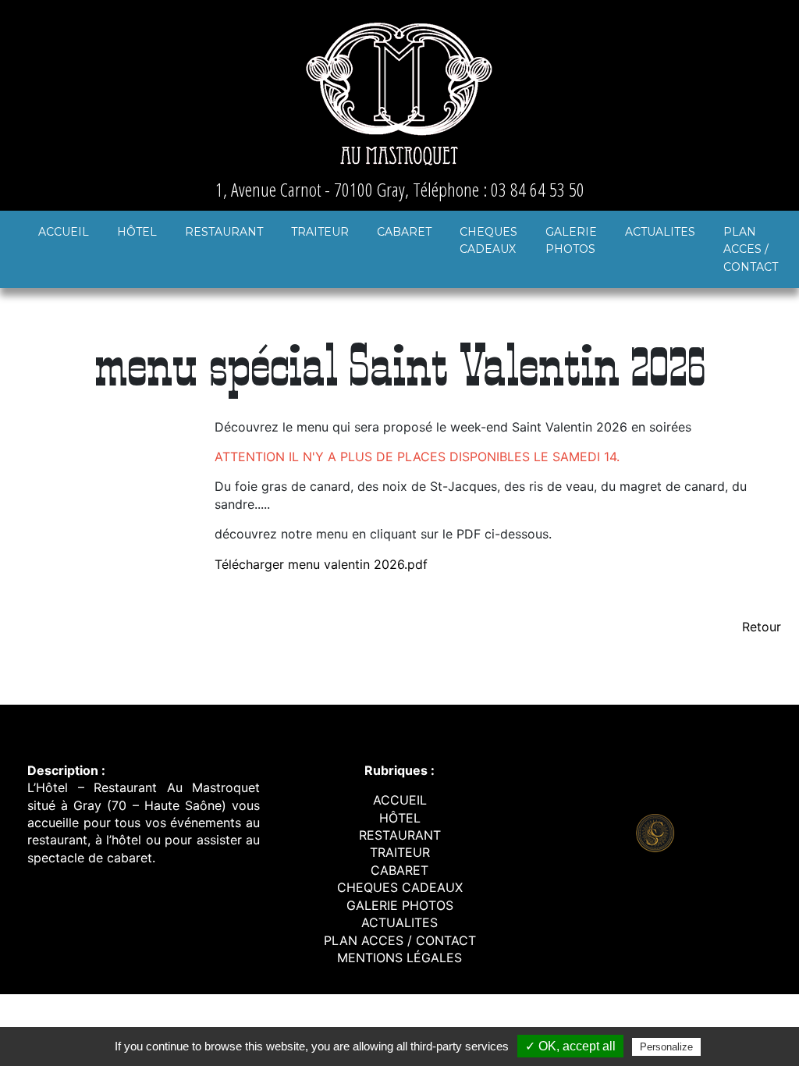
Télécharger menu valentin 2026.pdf (321, 564)
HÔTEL (137, 232)
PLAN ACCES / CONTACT (750, 249)
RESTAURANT (224, 232)
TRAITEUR (320, 232)
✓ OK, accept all (570, 1046)
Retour (761, 626)
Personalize (666, 1047)
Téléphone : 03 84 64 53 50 (498, 189)
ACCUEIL (63, 232)
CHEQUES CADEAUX (488, 240)
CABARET (404, 232)
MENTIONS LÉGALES (399, 957)
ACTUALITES (660, 232)
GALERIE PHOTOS (571, 240)
